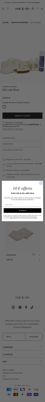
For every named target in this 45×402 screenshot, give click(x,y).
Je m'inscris (22, 210)
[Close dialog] (40, 183)
